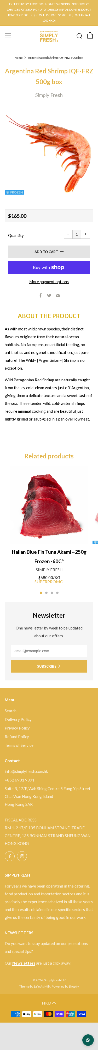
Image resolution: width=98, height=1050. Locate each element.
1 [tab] (41, 593)
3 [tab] (52, 593)
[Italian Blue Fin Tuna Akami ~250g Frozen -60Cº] (49, 505)
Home (19, 57)
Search (10, 710)
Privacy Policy (17, 728)
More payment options (49, 281)
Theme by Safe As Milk (34, 986)
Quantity (16, 235)
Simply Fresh (49, 95)
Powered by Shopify (65, 986)
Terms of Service (19, 745)
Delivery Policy (18, 719)
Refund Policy (17, 736)
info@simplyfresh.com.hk (26, 771)
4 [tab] (57, 593)
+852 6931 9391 (19, 780)
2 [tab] (46, 593)
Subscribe (46, 666)
